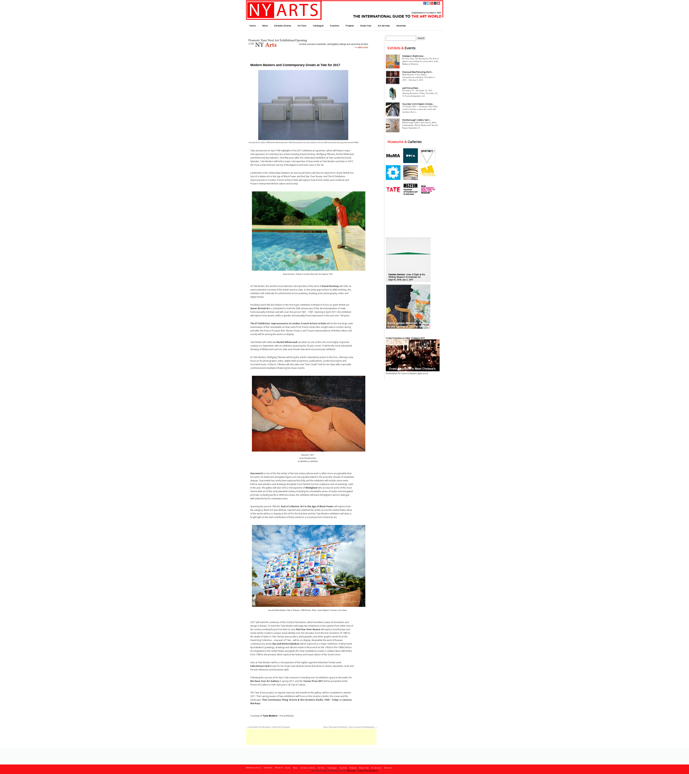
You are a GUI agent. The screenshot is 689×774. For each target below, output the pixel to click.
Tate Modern (270, 715)
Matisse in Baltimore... (413, 56)
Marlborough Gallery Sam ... (417, 119)
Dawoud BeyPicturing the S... (417, 72)
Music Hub (365, 25)
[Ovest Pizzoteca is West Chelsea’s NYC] (413, 370)
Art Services (384, 25)
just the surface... (411, 88)
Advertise (401, 25)
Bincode (351, 770)
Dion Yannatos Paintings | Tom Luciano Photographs (350, 727)
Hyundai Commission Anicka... (418, 104)
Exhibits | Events (282, 25)
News (265, 25)
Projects (350, 25)
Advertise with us (253, 767)
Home (252, 25)
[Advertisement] (311, 737)
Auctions (334, 25)
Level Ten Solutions (368, 770)
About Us (279, 767)
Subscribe (268, 767)
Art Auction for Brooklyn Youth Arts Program (268, 727)
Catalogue (318, 25)
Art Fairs (301, 25)
